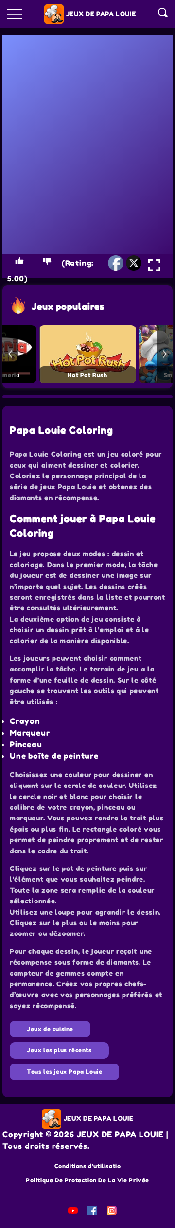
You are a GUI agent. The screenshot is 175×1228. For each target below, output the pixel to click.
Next (165, 354)
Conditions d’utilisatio (87, 1166)
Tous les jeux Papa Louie (64, 1071)
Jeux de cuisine (50, 1028)
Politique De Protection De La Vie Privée (87, 1180)
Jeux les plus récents (59, 1050)
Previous (10, 354)
